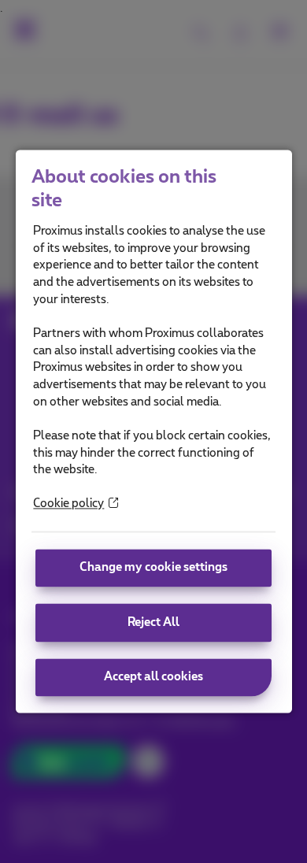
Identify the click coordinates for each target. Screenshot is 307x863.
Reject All (153, 622)
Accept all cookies (153, 677)
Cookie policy (68, 504)
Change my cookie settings (153, 567)
